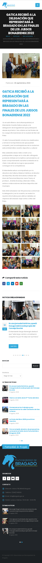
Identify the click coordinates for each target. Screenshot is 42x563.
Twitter (8, 283)
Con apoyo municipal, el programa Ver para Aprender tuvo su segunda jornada (23, 520)
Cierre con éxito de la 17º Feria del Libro (24, 398)
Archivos (5, 372)
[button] (37, 5)
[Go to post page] (21, 310)
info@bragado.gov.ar (17, 496)
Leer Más (13, 346)
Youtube (13, 478)
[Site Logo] (8, 5)
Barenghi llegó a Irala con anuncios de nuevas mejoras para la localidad (23, 510)
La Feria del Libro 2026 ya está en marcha (22, 420)
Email (16, 283)
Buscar (5, 361)
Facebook (3, 283)
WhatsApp (21, 283)
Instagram (17, 478)
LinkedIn (12, 283)
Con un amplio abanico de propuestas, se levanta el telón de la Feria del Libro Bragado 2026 (24, 431)
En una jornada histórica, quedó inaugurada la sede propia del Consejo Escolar (23, 325)
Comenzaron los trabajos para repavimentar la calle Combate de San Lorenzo (24, 409)
